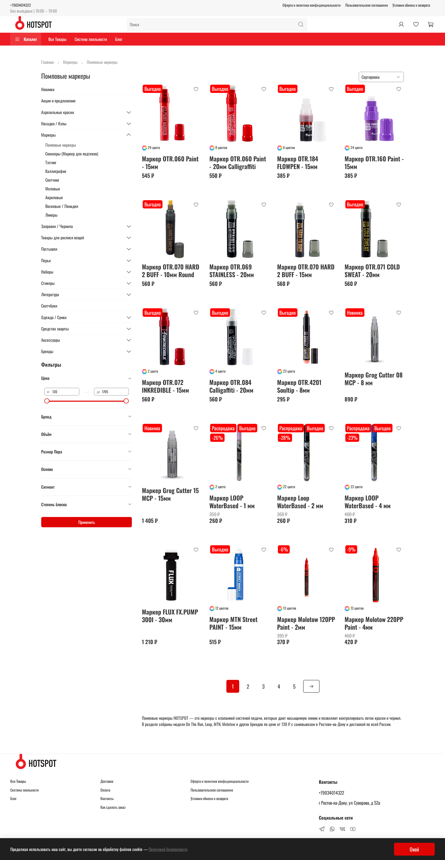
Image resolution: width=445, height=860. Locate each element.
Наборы (47, 272)
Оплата (105, 790)
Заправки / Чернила (57, 226)
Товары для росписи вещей (62, 237)
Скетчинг (52, 180)
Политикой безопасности (168, 849)
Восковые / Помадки (61, 206)
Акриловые (54, 197)
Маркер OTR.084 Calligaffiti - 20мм (231, 386)
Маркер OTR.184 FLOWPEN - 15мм (297, 162)
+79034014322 (20, 5)
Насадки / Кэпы (53, 123)
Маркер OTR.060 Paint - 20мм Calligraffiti (237, 162)
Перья (46, 260)
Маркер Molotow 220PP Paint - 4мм (374, 623)
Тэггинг (50, 162)
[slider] (47, 401)
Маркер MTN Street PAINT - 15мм (233, 623)
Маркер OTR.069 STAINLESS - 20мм (231, 270)
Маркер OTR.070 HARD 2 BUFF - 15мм (306, 270)
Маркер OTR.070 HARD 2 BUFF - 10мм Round (170, 270)
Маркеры (70, 62)
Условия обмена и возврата (411, 5)
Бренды (47, 351)
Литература (50, 294)
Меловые (52, 189)
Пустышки (49, 249)
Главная (47, 62)
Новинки (47, 89)
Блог (118, 39)
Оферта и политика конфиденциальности (312, 5)
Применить (86, 522)
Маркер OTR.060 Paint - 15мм (170, 162)
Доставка (106, 781)
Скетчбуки (49, 306)
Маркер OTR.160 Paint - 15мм (374, 162)
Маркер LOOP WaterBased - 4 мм (368, 501)
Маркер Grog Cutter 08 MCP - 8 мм (374, 378)
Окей (414, 849)
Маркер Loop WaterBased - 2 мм (300, 501)
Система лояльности (91, 39)
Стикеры (48, 283)
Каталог (30, 39)
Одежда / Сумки (53, 317)
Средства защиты (55, 329)
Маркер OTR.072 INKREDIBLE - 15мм (165, 386)
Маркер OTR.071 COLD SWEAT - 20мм (372, 270)
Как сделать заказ (112, 807)
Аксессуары (50, 340)
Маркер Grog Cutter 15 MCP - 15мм (170, 494)
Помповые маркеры (60, 145)
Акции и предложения (58, 101)
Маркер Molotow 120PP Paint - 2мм (306, 623)
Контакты (107, 798)
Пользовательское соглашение (366, 5)
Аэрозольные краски (57, 112)
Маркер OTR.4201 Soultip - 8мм (299, 386)
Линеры (51, 215)
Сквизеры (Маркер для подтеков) (71, 154)
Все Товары (57, 39)
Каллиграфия (55, 171)
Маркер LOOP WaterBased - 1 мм (232, 501)
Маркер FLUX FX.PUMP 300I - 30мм (170, 615)
